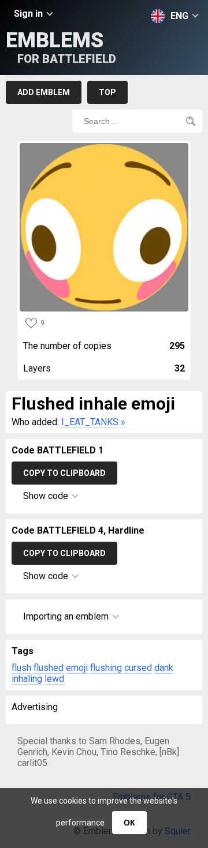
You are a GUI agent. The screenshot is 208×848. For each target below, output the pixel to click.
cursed (138, 667)
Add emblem (43, 92)
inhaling (27, 678)
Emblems (61, 47)
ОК (129, 822)
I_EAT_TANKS (89, 422)
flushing (106, 667)
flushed (49, 667)
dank (163, 667)
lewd (54, 678)
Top (107, 92)
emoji (77, 667)
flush (21, 667)
